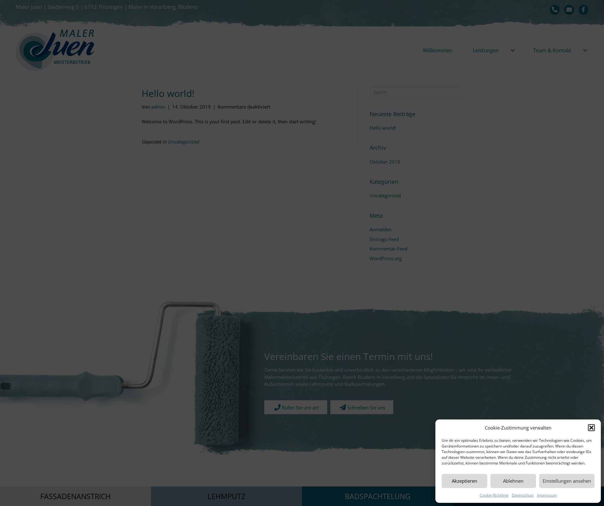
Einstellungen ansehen (567, 481)
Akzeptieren (464, 481)
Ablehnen (513, 481)
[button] (591, 427)
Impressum (547, 495)
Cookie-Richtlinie (494, 495)
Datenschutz (523, 495)
